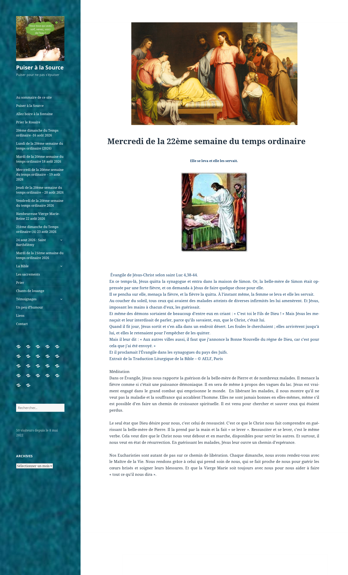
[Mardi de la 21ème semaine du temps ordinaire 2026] (50, 368)
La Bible (22, 266)
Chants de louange (30, 291)
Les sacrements (28, 274)
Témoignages (26, 299)
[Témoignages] (50, 378)
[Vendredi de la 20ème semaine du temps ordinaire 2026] (59, 358)
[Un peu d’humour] (59, 378)
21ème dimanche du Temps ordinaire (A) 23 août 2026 (37, 229)
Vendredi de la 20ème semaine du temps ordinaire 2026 (39, 203)
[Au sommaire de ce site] (21, 349)
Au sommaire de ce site (34, 97)
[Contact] (30, 387)
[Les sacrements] (21, 378)
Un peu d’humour (29, 307)
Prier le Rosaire (28, 122)
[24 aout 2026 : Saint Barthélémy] (40, 368)
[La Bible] (59, 368)
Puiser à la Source (40, 67)
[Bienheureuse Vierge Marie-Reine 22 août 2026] (21, 368)
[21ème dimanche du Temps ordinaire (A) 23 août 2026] (30, 368)
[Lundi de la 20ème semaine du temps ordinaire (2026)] (21, 358)
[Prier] (30, 378)
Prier (20, 282)
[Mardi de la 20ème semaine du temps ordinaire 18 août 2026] (30, 358)
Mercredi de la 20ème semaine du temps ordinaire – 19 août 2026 (40, 174)
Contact (22, 324)
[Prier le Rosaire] (50, 349)
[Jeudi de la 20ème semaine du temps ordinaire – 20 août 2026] (50, 358)
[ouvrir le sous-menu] (61, 240)
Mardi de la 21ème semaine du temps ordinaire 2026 (39, 255)
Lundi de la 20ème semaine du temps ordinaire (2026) (39, 146)
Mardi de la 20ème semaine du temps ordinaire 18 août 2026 (39, 159)
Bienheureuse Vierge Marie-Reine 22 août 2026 (38, 216)
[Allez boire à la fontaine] (40, 349)
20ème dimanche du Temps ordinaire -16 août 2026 (37, 132)
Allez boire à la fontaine (34, 114)
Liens (20, 315)
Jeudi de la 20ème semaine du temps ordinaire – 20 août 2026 (40, 190)
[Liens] (21, 387)
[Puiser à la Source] (30, 349)
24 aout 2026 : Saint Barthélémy (31, 242)
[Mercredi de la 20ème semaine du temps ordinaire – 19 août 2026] (40, 358)
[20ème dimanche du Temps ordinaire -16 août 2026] (59, 349)
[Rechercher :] (40, 408)
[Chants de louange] (40, 378)
